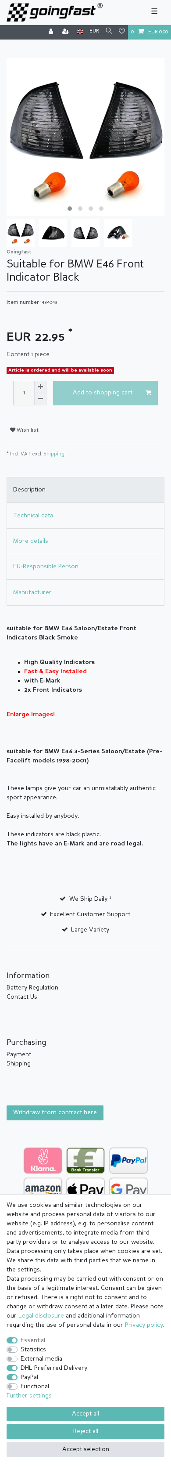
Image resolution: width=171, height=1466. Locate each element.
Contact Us (22, 997)
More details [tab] (30, 541)
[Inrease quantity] (40, 387)
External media (41, 1359)
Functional (35, 1386)
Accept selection (85, 1449)
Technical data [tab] (33, 516)
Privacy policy (144, 1325)
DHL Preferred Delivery (54, 1368)
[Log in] (52, 32)
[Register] (66, 32)
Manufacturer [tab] (32, 592)
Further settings (29, 1396)
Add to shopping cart (102, 393)
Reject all (85, 1431)
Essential (33, 1340)
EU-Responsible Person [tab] (45, 566)
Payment (19, 1054)
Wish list (27, 430)
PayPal (29, 1377)
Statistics (33, 1350)
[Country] (80, 32)
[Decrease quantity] (40, 399)
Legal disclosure (41, 1316)
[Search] (109, 32)
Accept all (85, 1414)
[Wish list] (122, 32)
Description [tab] (29, 490)
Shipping (53, 454)
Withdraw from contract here (55, 1112)
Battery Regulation (32, 988)
